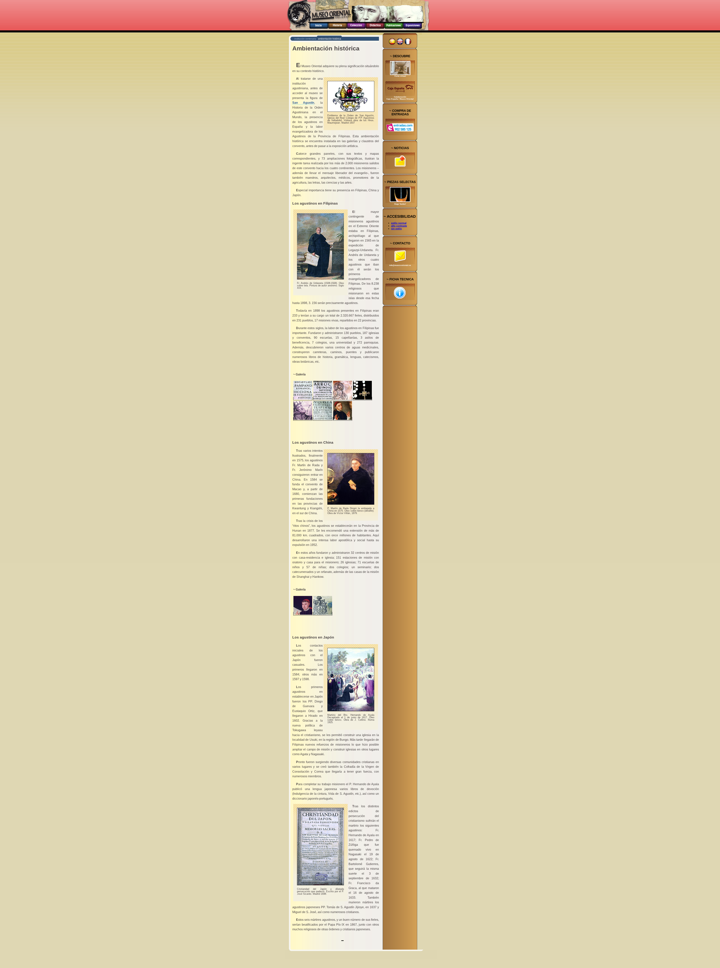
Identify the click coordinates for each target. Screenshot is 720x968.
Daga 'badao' (400, 204)
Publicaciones (393, 29)
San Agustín (303, 102)
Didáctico (375, 29)
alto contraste (399, 225)
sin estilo (396, 228)
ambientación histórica (329, 39)
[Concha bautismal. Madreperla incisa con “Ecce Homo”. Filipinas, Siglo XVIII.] (342, 398)
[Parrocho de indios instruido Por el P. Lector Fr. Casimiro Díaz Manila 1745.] (322, 398)
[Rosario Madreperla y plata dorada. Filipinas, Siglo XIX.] (362, 398)
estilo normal (398, 223)
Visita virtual (400, 76)
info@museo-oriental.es (400, 265)
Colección (356, 29)
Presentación (318, 29)
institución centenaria (305, 39)
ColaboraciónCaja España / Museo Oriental (400, 98)
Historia (337, 29)
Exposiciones (412, 29)
